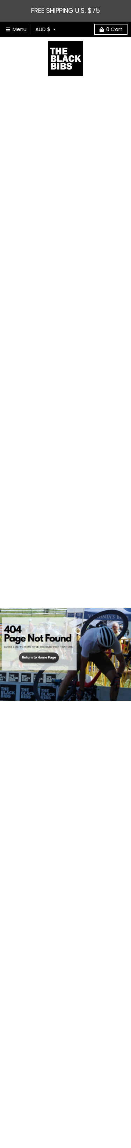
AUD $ (43, 29)
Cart (114, 29)
